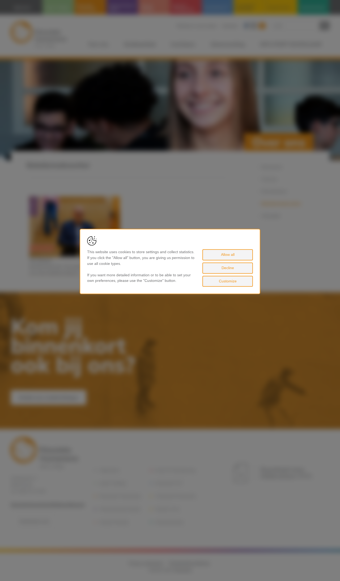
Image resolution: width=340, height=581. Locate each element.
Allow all (228, 255)
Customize (228, 281)
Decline (228, 268)
